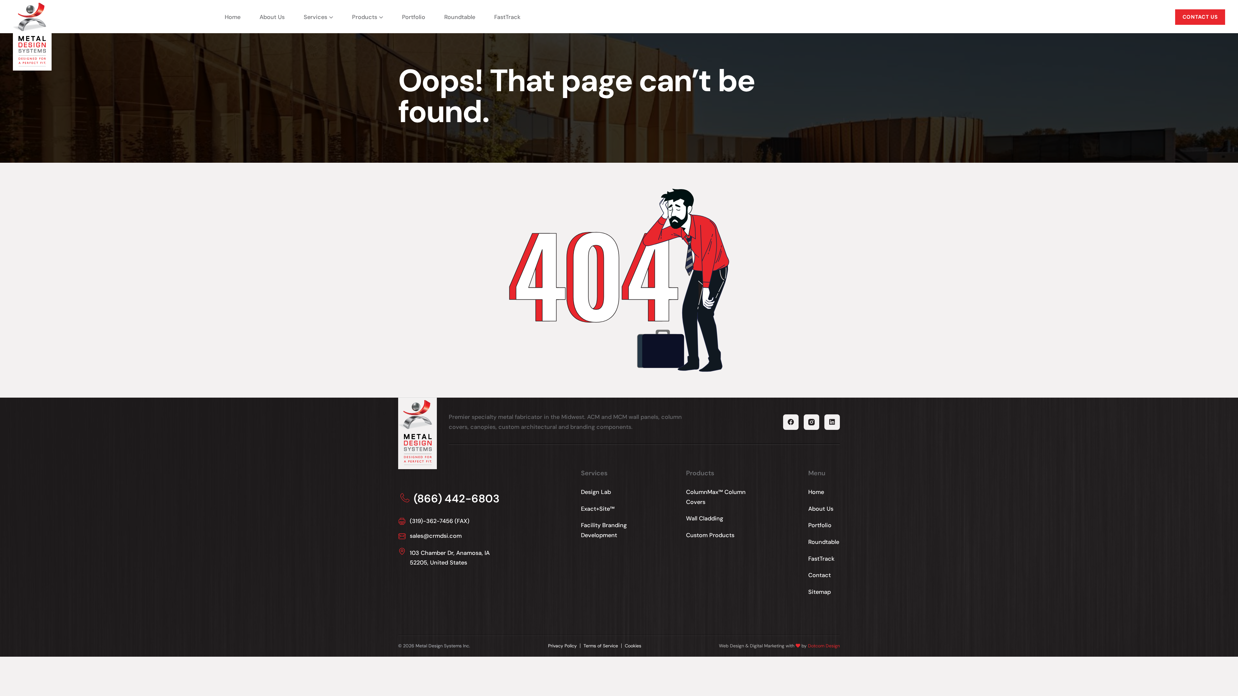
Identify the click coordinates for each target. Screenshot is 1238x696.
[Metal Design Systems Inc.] (30, 34)
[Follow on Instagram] (811, 422)
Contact (819, 575)
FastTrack (507, 17)
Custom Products (710, 535)
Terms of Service (601, 646)
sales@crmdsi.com (436, 536)
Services (315, 17)
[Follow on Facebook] (791, 422)
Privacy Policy (562, 646)
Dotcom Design (824, 646)
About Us (272, 17)
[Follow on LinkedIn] (832, 422)
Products (364, 17)
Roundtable (459, 17)
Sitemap (819, 592)
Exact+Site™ (597, 509)
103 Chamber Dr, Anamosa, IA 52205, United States (450, 558)
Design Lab (596, 492)
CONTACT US (1200, 17)
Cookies (633, 646)
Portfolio (413, 17)
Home (233, 17)
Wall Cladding (704, 518)
